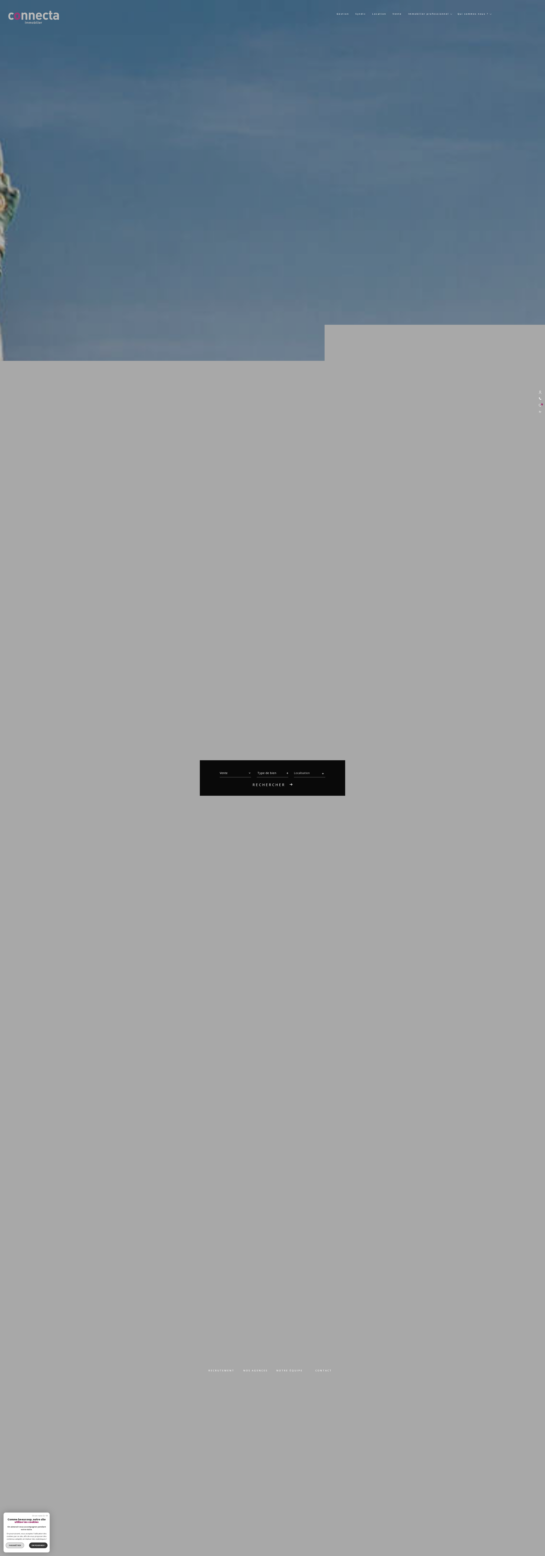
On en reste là (38, 1516)
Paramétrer (15, 1545)
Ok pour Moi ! (38, 1545)
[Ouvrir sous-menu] (451, 14)
